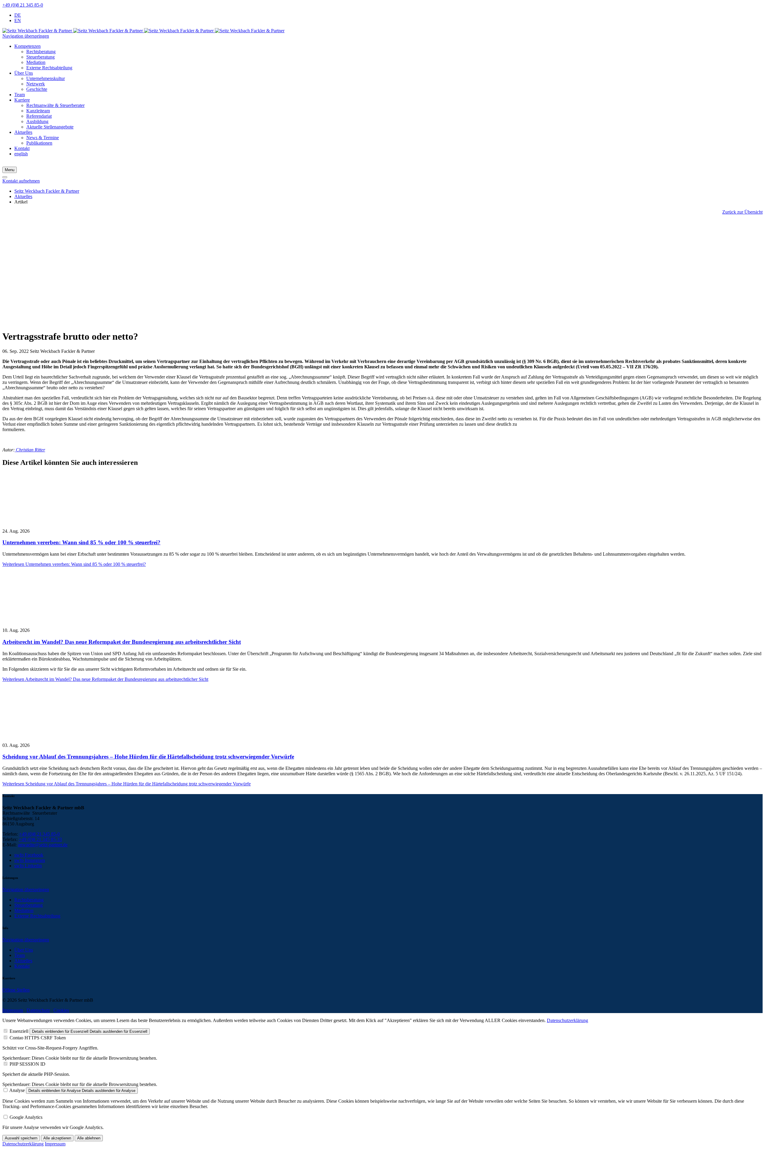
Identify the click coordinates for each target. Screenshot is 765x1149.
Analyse (17, 1090)
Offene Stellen (16, 989)
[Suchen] (4, 177)
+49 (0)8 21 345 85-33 (40, 839)
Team (19, 955)
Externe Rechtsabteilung (37, 915)
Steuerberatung (28, 905)
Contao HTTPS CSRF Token (38, 1037)
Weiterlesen (74, 564)
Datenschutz (38, 1010)
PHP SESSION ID (27, 1064)
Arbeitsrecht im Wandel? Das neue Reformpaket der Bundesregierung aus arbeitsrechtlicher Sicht (121, 642)
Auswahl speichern (21, 1138)
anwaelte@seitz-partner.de (43, 844)
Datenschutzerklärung (567, 1020)
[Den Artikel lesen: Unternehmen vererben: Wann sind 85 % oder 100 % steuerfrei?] (65, 520)
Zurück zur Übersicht (742, 212)
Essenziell (19, 1031)
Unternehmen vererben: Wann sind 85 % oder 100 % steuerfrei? (81, 542)
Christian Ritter (30, 449)
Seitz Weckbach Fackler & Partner (46, 191)
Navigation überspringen (25, 36)
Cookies (61, 1010)
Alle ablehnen (88, 1138)
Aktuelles (23, 196)
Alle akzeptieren (57, 1138)
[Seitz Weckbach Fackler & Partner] (143, 30)
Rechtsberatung (29, 899)
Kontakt (22, 966)
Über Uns (23, 949)
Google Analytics (26, 1117)
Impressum (12, 1010)
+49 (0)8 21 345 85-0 (22, 4)
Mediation (23, 910)
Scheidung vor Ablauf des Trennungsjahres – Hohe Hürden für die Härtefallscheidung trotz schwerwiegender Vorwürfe (148, 756)
